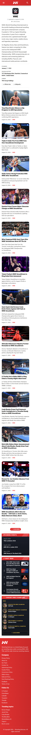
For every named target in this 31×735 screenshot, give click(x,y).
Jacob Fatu (5, 712)
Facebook (4, 703)
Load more (16, 529)
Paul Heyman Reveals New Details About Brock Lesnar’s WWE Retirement (13, 591)
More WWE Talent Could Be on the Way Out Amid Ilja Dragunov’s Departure (13, 563)
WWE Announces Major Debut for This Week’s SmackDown (12, 584)
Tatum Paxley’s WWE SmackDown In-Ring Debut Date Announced (15, 275)
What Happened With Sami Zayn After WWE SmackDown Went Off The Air (15, 240)
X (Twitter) (5, 691)
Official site (7, 84)
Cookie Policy (6, 670)
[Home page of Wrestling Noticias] (15, 3)
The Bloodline (6, 717)
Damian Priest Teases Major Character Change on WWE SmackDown (15, 207)
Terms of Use (5, 684)
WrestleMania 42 (6, 719)
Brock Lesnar (5, 724)
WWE (13, 119)
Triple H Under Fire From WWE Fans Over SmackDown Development (14, 142)
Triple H (4, 721)
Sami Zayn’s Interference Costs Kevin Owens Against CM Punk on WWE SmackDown (13, 309)
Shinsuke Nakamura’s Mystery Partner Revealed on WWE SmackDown (15, 345)
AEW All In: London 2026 (11, 547)
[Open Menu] (4, 3)
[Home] (5, 643)
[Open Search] (27, 3)
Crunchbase (5, 693)
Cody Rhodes (5, 714)
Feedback (4, 681)
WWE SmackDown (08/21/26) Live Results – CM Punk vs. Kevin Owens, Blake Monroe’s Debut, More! (14, 514)
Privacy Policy (6, 658)
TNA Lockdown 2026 (10, 541)
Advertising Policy (7, 667)
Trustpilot (4, 698)
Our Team (4, 663)
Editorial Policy (6, 677)
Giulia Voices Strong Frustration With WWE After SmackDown (14, 175)
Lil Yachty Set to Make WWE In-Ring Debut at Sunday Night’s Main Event (14, 377)
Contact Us (5, 665)
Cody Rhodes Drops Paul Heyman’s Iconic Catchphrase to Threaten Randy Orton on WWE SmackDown (15, 411)
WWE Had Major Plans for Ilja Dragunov (13, 577)
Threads (4, 700)
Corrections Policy (7, 672)
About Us (4, 660)
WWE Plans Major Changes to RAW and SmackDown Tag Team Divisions (12, 570)
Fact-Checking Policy (8, 679)
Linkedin (4, 696)
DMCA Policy (5, 674)
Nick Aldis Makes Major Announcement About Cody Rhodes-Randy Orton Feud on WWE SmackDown (15, 446)
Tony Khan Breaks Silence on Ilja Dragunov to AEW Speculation (13, 109)
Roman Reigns (6, 710)
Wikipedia (18, 84)
